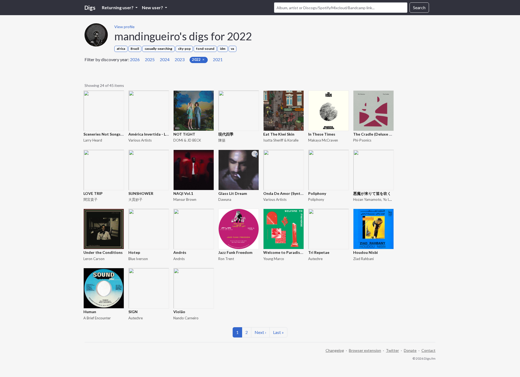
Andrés (179, 252)
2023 (179, 59)
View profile (124, 26)
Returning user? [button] (118, 7)
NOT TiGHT (184, 134)
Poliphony (317, 193)
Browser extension (365, 350)
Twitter (392, 350)
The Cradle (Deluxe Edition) (378, 134)
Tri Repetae (318, 252)
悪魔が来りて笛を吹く (372, 193)
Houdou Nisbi (365, 252)
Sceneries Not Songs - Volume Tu (113, 134)
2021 (218, 59)
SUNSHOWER (140, 193)
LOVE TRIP (93, 193)
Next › (260, 332)
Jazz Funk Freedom (235, 252)
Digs (89, 7)
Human (89, 311)
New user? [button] (153, 7)
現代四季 (225, 134)
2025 (150, 59)
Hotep (134, 252)
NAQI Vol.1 (183, 193)
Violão (179, 311)
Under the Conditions (103, 252)
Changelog (335, 350)
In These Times (321, 134)
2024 (165, 59)
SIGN (133, 311)
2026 (135, 59)
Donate (410, 350)
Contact (428, 350)
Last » (278, 332)
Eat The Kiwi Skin (278, 134)
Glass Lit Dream (232, 193)
